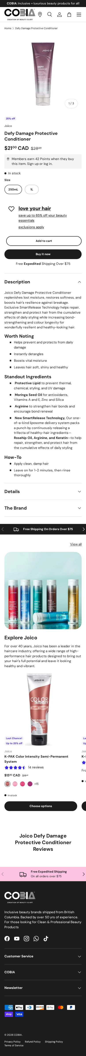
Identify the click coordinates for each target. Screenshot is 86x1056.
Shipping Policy (54, 1041)
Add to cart (44, 241)
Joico (8, 126)
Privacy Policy (12, 1041)
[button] (69, 14)
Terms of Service (13, 1045)
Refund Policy (33, 1041)
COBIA (18, 1034)
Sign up (33, 164)
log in (48, 164)
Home (7, 28)
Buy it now (43, 254)
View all (76, 544)
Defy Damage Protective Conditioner (36, 28)
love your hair (35, 208)
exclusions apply (31, 227)
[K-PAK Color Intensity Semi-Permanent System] (40, 709)
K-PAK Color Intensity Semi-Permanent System (36, 759)
